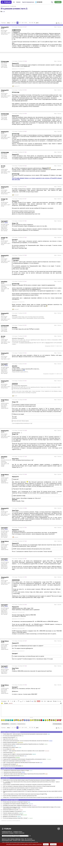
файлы (6, 703)
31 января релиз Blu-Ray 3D (26, 342)
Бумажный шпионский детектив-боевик (12, 772)
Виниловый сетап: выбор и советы (10, 747)
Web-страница (4, 67)
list (45, 701)
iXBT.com (4, 842)
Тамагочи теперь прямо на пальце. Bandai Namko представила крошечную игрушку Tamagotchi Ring (25, 794)
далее (37, 22)
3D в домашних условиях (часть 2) (14, 8)
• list (42, 701)
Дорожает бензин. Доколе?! (9, 737)
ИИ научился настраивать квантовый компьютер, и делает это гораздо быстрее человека (23, 787)
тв (2, 11)
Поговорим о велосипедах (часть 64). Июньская (13, 755)
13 (32, 22)
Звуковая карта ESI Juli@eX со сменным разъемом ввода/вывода (17, 754)
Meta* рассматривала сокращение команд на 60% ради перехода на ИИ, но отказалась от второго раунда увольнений (29, 786)
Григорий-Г (16, 194)
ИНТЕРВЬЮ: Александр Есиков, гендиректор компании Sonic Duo (17, 805)
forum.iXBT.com (31, 842)
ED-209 (15, 395)
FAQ (25, 839)
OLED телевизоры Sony (8, 745)
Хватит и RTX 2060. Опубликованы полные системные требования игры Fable (20, 795)
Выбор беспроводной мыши (9, 757)
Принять (46, 844)
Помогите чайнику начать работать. (11, 813)
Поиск (22, 839)
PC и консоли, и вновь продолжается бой (12, 735)
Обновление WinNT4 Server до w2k (10, 809)
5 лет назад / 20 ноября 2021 (19, 640)
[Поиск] (52, 2)
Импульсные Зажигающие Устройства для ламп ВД (14, 760)
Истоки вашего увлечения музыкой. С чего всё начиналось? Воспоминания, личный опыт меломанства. (26, 740)
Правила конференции (15, 839)
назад (8, 22)
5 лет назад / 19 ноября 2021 (19, 474)
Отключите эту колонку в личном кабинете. (10, 820)
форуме (48, 342)
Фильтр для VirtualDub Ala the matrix (12, 775)
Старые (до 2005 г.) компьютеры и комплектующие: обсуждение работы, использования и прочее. (24, 759)
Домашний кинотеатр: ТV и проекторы (8, 6)
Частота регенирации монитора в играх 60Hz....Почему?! (15, 818)
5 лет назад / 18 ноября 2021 (19, 399)
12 (29, 22)
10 (25, 22)
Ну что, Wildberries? (7, 749)
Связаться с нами (6, 839)
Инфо (55, 27)
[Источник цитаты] (13, 30)
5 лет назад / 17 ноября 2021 (19, 61)
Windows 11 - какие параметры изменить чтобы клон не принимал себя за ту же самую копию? (23, 750)
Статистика (29, 839)
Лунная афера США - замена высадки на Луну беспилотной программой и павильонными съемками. (25, 734)
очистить (11, 703)
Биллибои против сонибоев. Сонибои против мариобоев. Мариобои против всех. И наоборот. (23, 744)
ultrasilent (16, 537)
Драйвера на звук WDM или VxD (10, 816)
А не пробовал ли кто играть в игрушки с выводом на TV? (15, 803)
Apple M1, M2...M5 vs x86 (8, 739)
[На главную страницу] (6, 2)
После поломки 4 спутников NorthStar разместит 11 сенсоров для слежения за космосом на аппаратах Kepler (27, 784)
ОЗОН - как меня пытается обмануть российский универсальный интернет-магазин (21, 762)
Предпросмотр (21, 723)
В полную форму (57, 723)
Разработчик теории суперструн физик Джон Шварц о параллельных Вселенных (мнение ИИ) (24, 773)
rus (60, 701)
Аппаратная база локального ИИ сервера (12, 765)
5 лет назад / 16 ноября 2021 (19, 27)
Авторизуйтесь (5, 723)
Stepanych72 (17, 86)
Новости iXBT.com (5, 778)
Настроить (53, 844)
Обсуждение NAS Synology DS (9, 764)
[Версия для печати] (57, 23)
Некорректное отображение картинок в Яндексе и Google (16, 770)
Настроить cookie (17, 840)
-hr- (58, 701)
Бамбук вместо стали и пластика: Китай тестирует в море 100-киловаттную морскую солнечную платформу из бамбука (29, 780)
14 (34, 22)
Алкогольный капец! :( (8, 752)
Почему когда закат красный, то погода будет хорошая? (15, 802)
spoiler (28, 701)
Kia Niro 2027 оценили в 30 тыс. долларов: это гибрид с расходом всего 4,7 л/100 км (21, 789)
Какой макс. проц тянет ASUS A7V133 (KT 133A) (13, 814)
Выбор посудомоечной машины (10, 742)
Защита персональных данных (28, 840)
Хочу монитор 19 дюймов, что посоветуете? (12, 811)
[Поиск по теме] (59, 23)
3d (4, 11)
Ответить (59, 27)
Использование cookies (7, 840)
